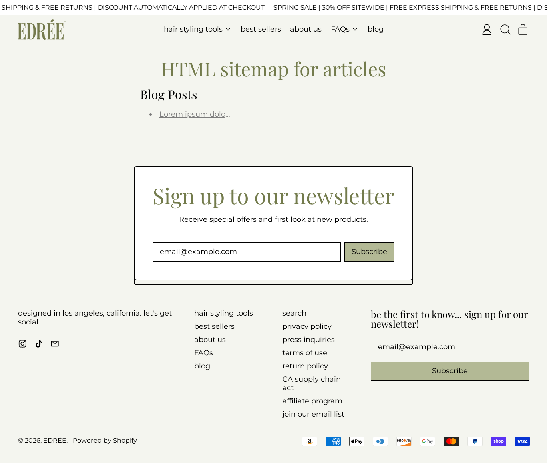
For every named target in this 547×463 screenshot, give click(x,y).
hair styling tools (223, 313)
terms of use (304, 352)
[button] (505, 29)
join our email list (313, 414)
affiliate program (312, 401)
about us (306, 29)
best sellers (261, 29)
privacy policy (307, 326)
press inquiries (308, 339)
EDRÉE (54, 440)
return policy (305, 366)
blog (376, 29)
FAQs (203, 352)
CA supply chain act (311, 384)
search (294, 313)
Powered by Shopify (105, 440)
